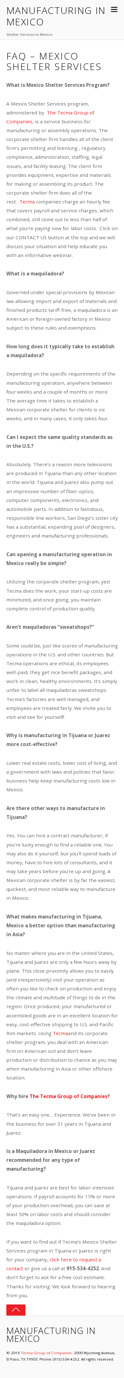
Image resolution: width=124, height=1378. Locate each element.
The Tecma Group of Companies (68, 1096)
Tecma (27, 201)
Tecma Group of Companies (46, 1352)
